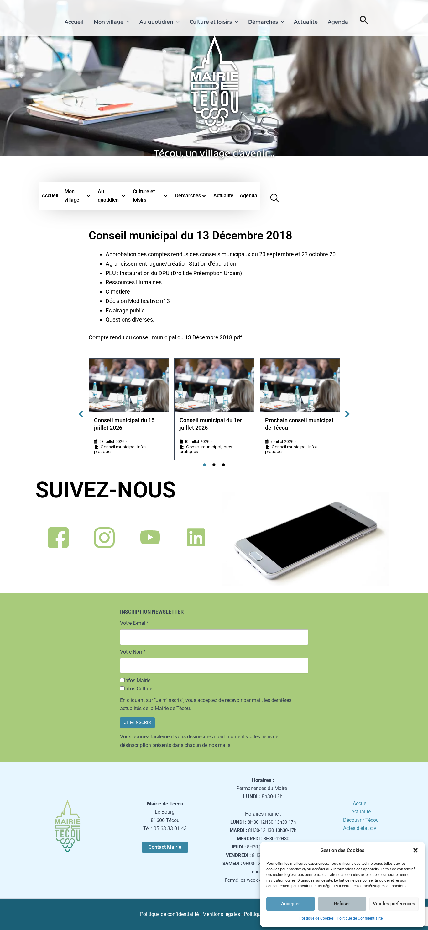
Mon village (108, 22)
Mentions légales (221, 914)
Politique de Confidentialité (360, 918)
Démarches (263, 22)
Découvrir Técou (361, 820)
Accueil (74, 22)
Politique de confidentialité (169, 914)
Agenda (338, 22)
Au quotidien (156, 22)
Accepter (290, 903)
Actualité (306, 22)
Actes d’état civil (361, 828)
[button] (415, 850)
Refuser (342, 903)
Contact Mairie (165, 847)
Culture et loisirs (211, 22)
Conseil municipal (118, 446)
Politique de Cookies (316, 918)
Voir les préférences (394, 903)
